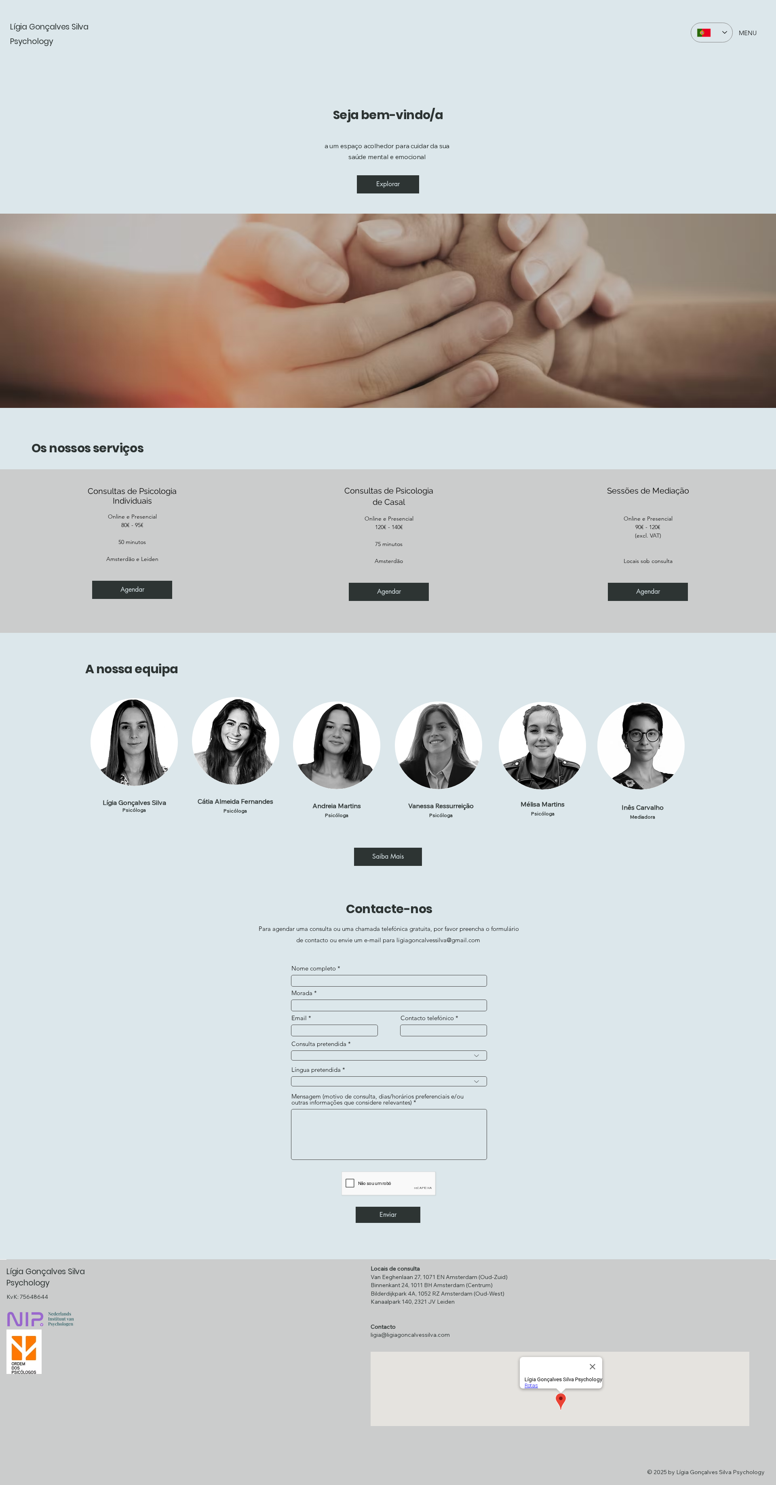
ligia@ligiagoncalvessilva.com (410, 1334)
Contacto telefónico (427, 1018)
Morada (301, 993)
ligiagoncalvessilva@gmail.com (438, 940)
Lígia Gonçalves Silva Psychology (45, 1277)
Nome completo (313, 968)
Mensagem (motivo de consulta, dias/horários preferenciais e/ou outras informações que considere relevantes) (377, 1099)
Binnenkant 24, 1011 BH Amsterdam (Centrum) (432, 1285)
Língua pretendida (316, 1070)
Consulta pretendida (318, 1044)
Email (299, 1018)
